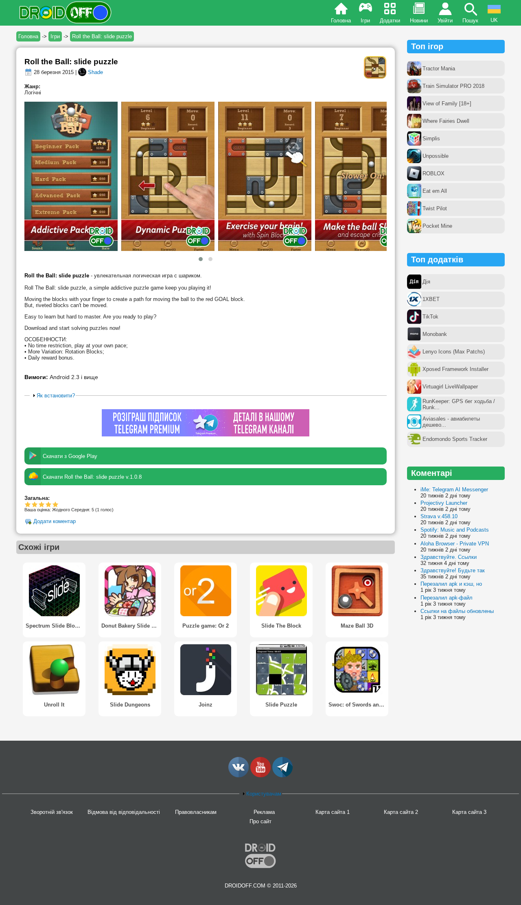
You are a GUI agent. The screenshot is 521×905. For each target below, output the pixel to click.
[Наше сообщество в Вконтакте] (238, 775)
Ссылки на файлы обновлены (457, 611)
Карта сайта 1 (332, 812)
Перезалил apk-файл (446, 598)
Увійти (445, 20)
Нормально (34, 504)
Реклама (264, 812)
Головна (341, 20)
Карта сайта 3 (469, 812)
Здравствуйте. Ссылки (448, 557)
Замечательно (48, 504)
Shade (95, 72)
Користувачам (263, 794)
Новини (419, 20)
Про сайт (260, 821)
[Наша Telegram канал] (282, 775)
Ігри (365, 20)
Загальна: (37, 498)
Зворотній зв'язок (52, 812)
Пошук (470, 20)
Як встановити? (56, 396)
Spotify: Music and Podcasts (454, 530)
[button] (201, 259)
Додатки (390, 20)
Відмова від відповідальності (124, 812)
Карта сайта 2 (401, 812)
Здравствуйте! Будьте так (452, 570)
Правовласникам (196, 812)
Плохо (27, 504)
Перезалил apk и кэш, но (451, 584)
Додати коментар (54, 522)
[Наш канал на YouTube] (260, 775)
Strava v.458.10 (439, 516)
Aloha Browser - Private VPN (454, 544)
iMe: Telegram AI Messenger (454, 489)
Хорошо (41, 504)
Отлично (55, 504)
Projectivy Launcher (443, 503)
